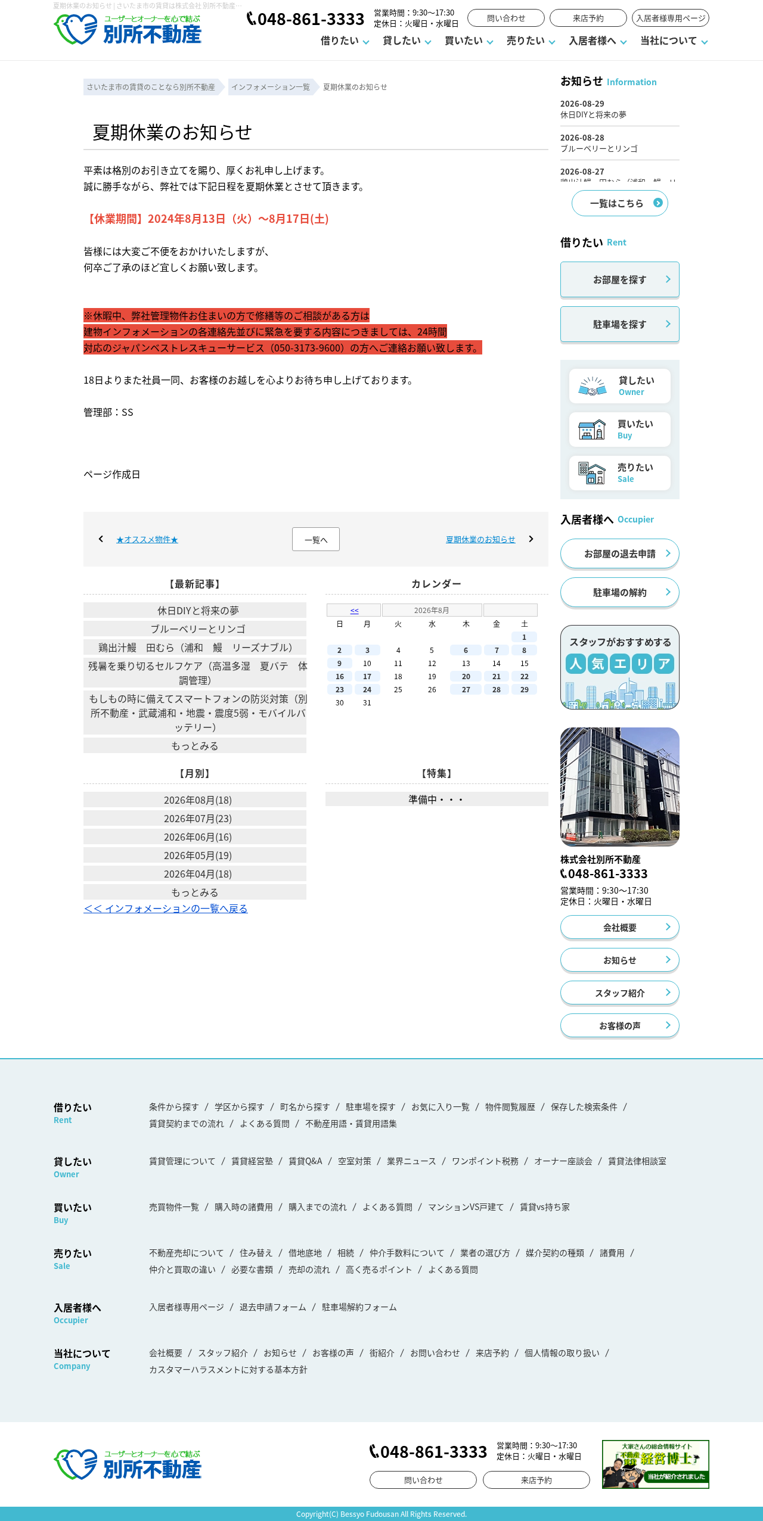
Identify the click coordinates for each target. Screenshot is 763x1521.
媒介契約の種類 (555, 1252)
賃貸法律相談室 (637, 1160)
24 (367, 689)
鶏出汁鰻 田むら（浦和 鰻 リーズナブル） (198, 647)
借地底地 (305, 1252)
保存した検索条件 (584, 1106)
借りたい (340, 40)
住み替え (256, 1252)
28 (496, 689)
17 (367, 676)
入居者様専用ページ (671, 17)
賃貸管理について (182, 1160)
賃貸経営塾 (252, 1160)
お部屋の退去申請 (620, 553)
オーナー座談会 (563, 1160)
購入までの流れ (318, 1206)
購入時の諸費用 (244, 1206)
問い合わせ (506, 17)
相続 (345, 1252)
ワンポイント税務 (485, 1160)
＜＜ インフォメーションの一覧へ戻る (165, 908)
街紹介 (382, 1352)
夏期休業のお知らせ (481, 539)
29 (524, 689)
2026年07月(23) (198, 818)
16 (340, 676)
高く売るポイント (379, 1269)
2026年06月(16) (198, 836)
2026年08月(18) (198, 799)
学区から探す (240, 1106)
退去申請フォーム (273, 1306)
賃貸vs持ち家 (545, 1206)
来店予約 (588, 17)
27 (466, 689)
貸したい (402, 40)
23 (340, 689)
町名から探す (305, 1106)
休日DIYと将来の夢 (198, 610)
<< (355, 610)
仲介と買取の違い (182, 1269)
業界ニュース (411, 1160)
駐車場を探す (620, 324)
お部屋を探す (620, 279)
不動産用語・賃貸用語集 (351, 1123)
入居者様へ (592, 40)
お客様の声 (620, 1025)
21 (496, 676)
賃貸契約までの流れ (186, 1123)
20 (466, 676)
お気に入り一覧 (440, 1106)
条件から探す (174, 1106)
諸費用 (612, 1252)
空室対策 (354, 1160)
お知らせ (620, 960)
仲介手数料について (407, 1252)
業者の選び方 (485, 1252)
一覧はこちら (617, 203)
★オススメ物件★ (147, 539)
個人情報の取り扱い (562, 1352)
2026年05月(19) (198, 855)
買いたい (464, 40)
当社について (668, 40)
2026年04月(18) (198, 873)
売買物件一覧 (174, 1206)
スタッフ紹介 (620, 993)
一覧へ (316, 539)
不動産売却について (186, 1252)
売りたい (526, 40)
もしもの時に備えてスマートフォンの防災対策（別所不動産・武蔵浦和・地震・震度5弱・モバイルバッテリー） (198, 712)
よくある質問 (265, 1123)
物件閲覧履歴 (510, 1106)
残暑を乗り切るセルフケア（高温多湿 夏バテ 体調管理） (198, 672)
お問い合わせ (435, 1352)
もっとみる (195, 745)
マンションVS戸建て (466, 1206)
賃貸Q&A (305, 1160)
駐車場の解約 (620, 592)
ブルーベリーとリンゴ (198, 628)
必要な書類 (252, 1269)
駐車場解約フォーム (359, 1306)
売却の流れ (309, 1269)
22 (524, 676)
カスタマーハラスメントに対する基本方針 (228, 1369)
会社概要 (620, 927)
